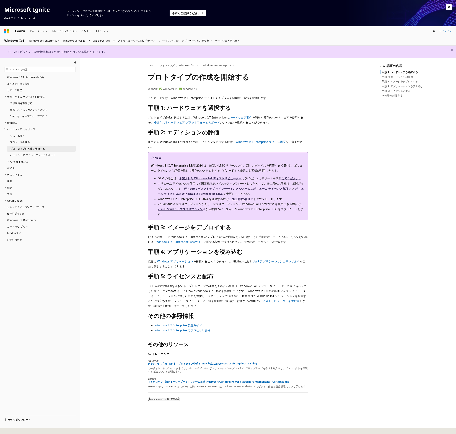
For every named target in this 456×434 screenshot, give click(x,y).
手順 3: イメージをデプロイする (400, 81)
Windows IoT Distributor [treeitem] (21, 220)
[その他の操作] (305, 66)
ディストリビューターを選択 (278, 301)
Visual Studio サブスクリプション (180, 209)
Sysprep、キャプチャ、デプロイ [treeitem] (28, 116)
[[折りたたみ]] (75, 62)
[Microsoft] (6, 31)
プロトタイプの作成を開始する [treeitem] (27, 148)
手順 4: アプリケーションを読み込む (402, 86)
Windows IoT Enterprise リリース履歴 (261, 142)
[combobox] (40, 69)
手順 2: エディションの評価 (397, 76)
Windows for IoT (188, 65)
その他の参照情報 (392, 95)
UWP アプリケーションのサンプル (275, 261)
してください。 (291, 178)
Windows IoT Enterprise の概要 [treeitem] (25, 77)
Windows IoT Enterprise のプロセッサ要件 (182, 330)
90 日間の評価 (241, 199)
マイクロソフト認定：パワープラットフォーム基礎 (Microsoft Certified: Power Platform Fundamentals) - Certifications (218, 381)
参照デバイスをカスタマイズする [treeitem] (28, 109)
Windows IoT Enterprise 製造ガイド (180, 242)
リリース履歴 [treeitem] (14, 90)
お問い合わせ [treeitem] (14, 239)
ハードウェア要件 (240, 117)
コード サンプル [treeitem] (16, 226)
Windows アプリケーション (175, 261)
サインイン (445, 31)
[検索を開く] (434, 31)
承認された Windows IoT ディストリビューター (210, 178)
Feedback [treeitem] (12, 233)
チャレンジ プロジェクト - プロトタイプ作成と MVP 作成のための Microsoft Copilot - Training (202, 363)
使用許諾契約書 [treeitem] (16, 213)
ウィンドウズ (167, 65)
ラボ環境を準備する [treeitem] (21, 103)
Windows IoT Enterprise (217, 65)
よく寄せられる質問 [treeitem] (18, 83)
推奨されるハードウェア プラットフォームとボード (187, 122)
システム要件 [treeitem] (17, 135)
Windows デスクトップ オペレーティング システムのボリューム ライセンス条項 (236, 189)
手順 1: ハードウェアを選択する (400, 72)
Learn (152, 65)
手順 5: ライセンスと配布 (396, 91)
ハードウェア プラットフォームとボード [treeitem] (33, 155)
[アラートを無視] (449, 7)
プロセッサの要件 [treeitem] (20, 142)
